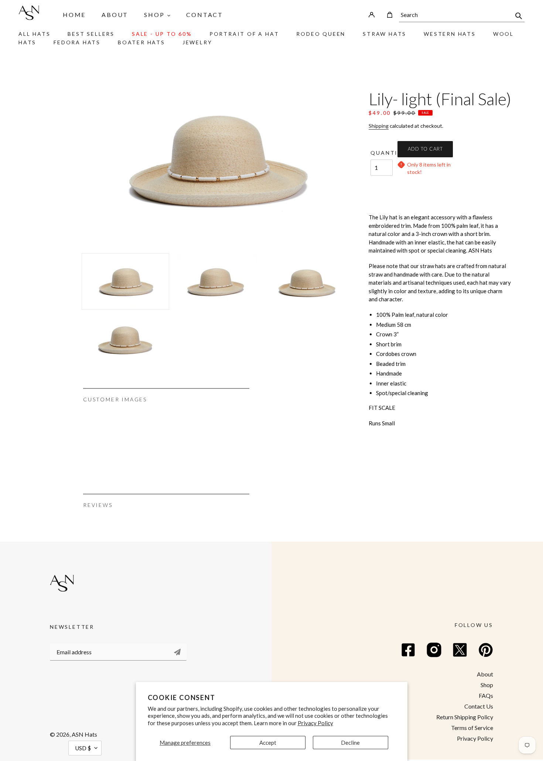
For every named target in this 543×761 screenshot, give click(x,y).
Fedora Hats (77, 42)
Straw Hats (384, 34)
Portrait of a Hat (244, 34)
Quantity (381, 153)
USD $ (83, 748)
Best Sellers (91, 34)
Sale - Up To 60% (162, 34)
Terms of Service (472, 727)
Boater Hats (141, 42)
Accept (267, 742)
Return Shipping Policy (464, 716)
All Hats (34, 34)
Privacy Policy (315, 723)
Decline (350, 742)
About (485, 674)
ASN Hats (84, 734)
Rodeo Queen (320, 34)
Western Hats (450, 34)
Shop (487, 684)
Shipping (379, 126)
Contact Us (478, 706)
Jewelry (197, 42)
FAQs (486, 695)
